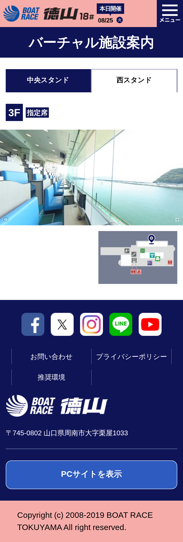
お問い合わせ (51, 356)
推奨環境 (51, 377)
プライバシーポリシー (131, 356)
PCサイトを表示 (91, 474)
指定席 (37, 112)
